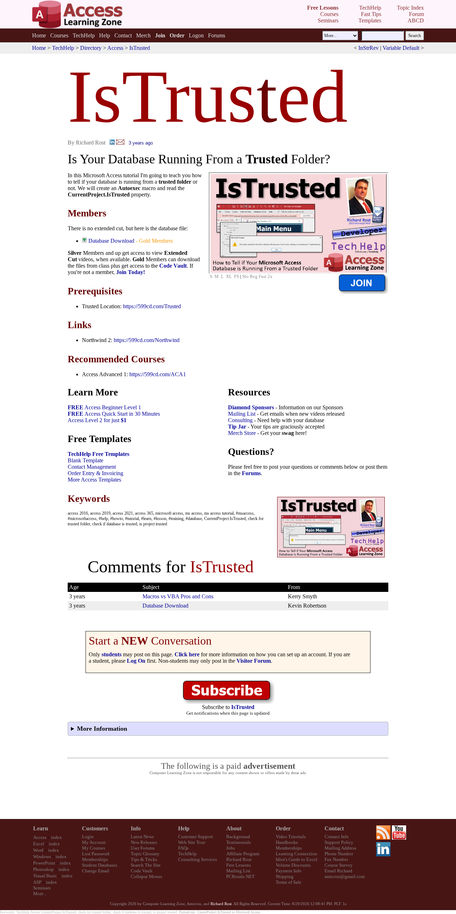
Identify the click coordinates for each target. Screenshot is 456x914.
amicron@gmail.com (345, 876)
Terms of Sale (288, 882)
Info (136, 828)
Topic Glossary (145, 853)
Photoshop (43, 869)
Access (115, 48)
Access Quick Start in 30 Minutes (114, 414)
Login (88, 836)
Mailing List (241, 414)
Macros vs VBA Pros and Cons (177, 596)
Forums (216, 35)
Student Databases (99, 865)
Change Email (95, 870)
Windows (42, 856)
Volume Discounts (293, 865)
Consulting (240, 420)
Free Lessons (238, 865)
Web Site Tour (191, 842)
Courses (59, 35)
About (234, 828)
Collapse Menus (146, 876)
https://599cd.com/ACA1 (157, 374)
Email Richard (338, 870)
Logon (196, 35)
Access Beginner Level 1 (104, 407)
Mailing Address (340, 848)
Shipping (285, 876)
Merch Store (242, 433)
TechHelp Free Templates (98, 454)
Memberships (95, 859)
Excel (38, 843)
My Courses (93, 848)
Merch (143, 35)
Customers (95, 828)
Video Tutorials (291, 836)
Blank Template (85, 460)
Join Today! (130, 272)
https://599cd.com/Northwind (147, 340)
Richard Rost (239, 859)
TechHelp (84, 35)
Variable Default (401, 48)
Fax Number (336, 859)
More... (40, 893)
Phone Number (339, 853)
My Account (94, 842)
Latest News (142, 836)
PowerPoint (44, 863)
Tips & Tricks (144, 859)
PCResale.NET (240, 876)
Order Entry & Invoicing (95, 473)
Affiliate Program (242, 853)
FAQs (183, 848)
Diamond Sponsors (251, 407)
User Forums (143, 848)
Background (238, 836)
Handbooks (287, 842)
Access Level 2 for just (97, 420)
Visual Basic (45, 875)
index (56, 837)
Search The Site (146, 865)
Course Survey (339, 865)
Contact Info (337, 836)
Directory (91, 48)
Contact (123, 35)
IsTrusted (139, 48)
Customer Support (195, 836)
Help (104, 35)
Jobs (230, 848)
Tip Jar (237, 427)
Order (283, 828)
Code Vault (173, 266)
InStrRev (368, 48)
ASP (37, 882)
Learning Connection (296, 853)
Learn (40, 828)
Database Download (111, 241)
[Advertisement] (228, 797)
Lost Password (95, 853)
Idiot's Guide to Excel (296, 859)
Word (38, 850)
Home (39, 35)
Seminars (42, 888)
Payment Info (288, 870)
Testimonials (238, 842)
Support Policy (339, 842)
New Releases (144, 842)
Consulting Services (197, 859)
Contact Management (92, 467)
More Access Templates (94, 480)
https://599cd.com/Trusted (152, 306)
